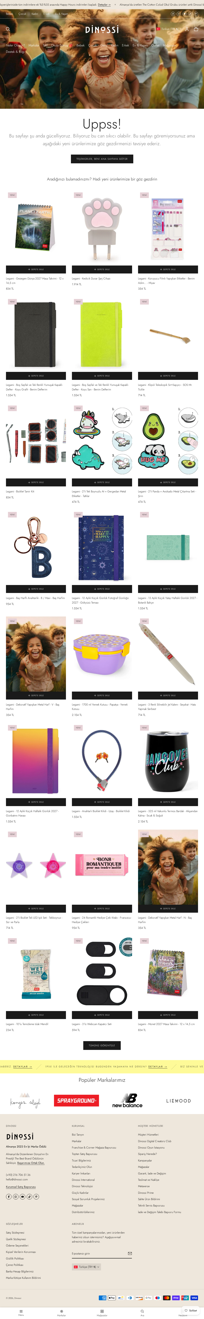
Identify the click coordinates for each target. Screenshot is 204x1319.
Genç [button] (104, 45)
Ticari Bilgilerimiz (81, 1160)
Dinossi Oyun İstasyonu (151, 1147)
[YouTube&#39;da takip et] (184, 14)
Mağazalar (169, 45)
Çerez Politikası (14, 1265)
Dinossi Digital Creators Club (154, 1141)
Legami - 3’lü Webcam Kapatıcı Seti (92, 1024)
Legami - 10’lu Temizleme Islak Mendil (27, 1024)
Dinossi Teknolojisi (82, 1186)
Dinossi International (83, 1180)
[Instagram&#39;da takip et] (179, 14)
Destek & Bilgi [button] (15, 51)
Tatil (45, 45)
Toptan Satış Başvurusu (84, 1154)
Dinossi (17, 1298)
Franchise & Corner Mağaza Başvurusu (94, 1147)
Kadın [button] (114, 45)
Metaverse (144, 1186)
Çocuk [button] (92, 45)
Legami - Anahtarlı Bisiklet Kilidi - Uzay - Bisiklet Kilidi (101, 811)
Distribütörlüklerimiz (83, 1212)
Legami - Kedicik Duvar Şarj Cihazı (91, 278)
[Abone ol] (130, 1253)
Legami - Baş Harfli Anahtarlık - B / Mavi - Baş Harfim (35, 598)
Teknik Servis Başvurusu (151, 1205)
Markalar (33, 45)
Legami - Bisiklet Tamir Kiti (20, 491)
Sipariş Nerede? (147, 1154)
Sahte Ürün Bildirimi (149, 1199)
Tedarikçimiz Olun (82, 1167)
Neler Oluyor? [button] (15, 45)
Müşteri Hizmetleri (148, 1135)
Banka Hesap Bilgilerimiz (19, 1271)
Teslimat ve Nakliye (148, 1180)
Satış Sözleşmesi (15, 1233)
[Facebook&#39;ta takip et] (173, 14)
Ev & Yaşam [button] (140, 45)
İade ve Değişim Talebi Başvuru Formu (159, 1212)
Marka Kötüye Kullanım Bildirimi (23, 1278)
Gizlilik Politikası (15, 1258)
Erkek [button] (125, 45)
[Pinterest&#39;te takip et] (196, 14)
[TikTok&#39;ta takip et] (190, 14)
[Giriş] (186, 29)
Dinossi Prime (146, 1193)
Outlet (155, 45)
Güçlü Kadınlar (80, 1193)
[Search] (8, 29)
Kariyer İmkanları (81, 1173)
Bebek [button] (80, 45)
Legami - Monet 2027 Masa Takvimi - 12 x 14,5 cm (166, 1024)
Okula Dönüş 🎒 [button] (62, 45)
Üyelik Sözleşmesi (16, 1239)
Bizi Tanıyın (78, 1135)
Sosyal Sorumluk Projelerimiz (88, 1199)
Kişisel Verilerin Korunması (21, 1252)
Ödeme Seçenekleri (17, 1245)
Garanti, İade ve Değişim (152, 1173)
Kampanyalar (145, 1160)
